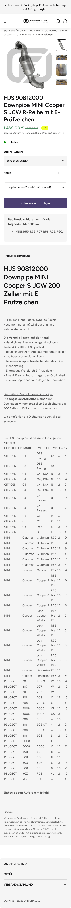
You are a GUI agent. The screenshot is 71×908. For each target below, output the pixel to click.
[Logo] (35, 21)
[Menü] (5, 21)
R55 (26, 231)
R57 (39, 231)
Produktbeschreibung (17, 255)
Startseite (10, 30)
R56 (33, 231)
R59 (52, 231)
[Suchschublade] (58, 21)
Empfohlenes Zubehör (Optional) (29, 187)
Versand (26, 132)
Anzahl (7, 172)
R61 (14, 236)
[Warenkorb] (65, 21)
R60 (59, 231)
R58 (46, 231)
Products (23, 30)
